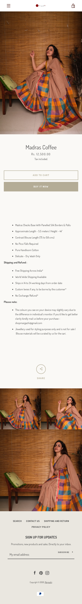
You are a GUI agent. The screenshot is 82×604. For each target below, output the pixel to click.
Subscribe (63, 552)
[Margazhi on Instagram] (47, 572)
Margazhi (48, 582)
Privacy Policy (41, 527)
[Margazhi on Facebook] (35, 572)
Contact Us (33, 521)
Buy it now (41, 186)
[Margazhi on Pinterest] (41, 572)
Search (17, 521)
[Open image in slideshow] (41, 72)
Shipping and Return (56, 521)
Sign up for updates (41, 537)
